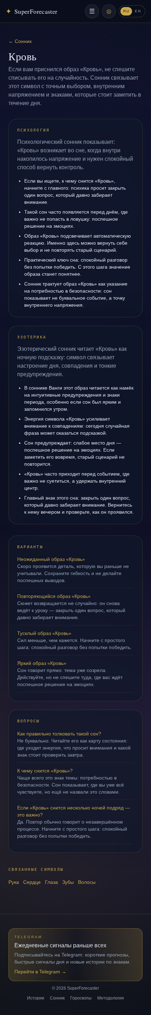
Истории (35, 998)
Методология (110, 998)
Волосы (87, 882)
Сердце (32, 882)
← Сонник (20, 41)
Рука (13, 882)
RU (126, 11)
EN (138, 11)
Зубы (68, 882)
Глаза (51, 882)
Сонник (57, 998)
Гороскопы (81, 998)
